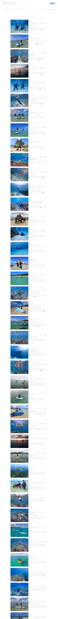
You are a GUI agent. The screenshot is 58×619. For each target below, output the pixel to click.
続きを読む (33, 17)
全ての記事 (12, 17)
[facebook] (53, 9)
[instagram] (54, 9)
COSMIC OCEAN (6, 2)
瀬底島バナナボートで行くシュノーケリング (23, 17)
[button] (46, 17)
